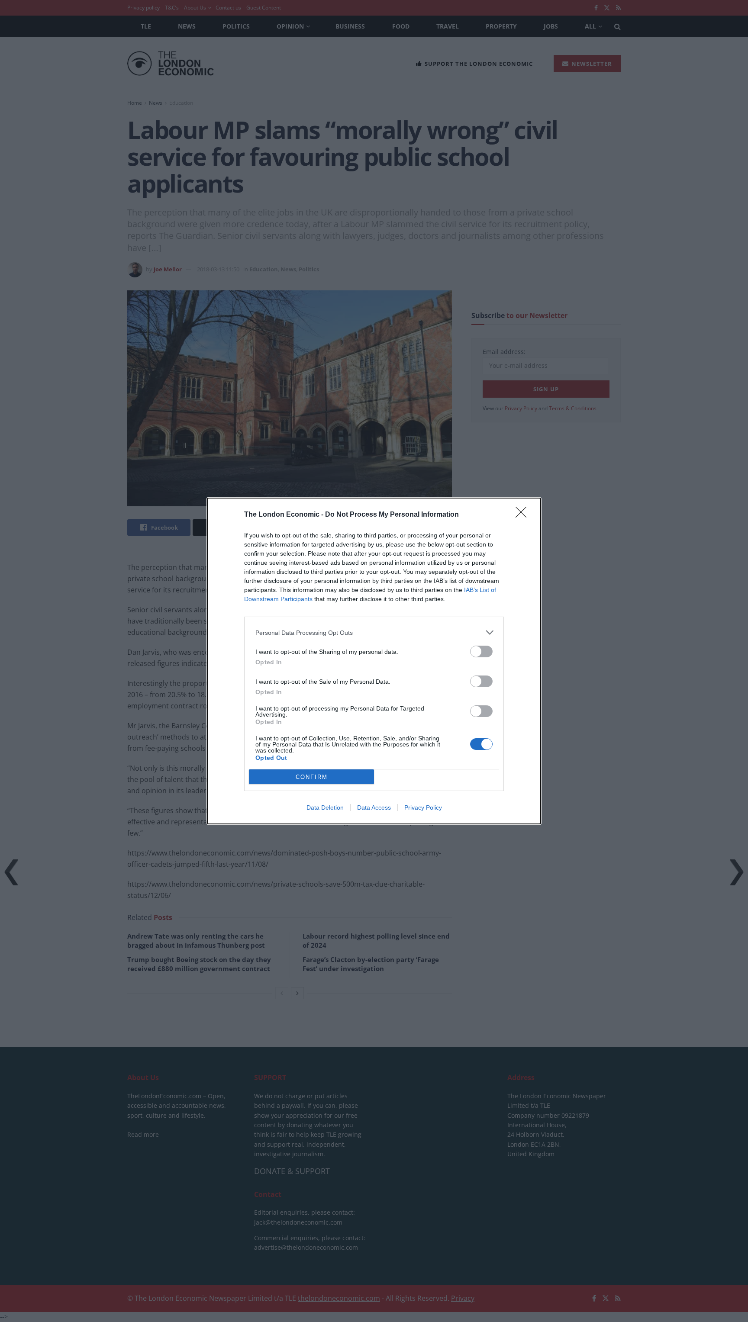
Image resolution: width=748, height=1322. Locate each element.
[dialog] (374, 661)
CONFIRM (312, 777)
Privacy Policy (423, 807)
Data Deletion (325, 807)
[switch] (481, 651)
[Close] (524, 515)
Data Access (374, 807)
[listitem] (374, 632)
